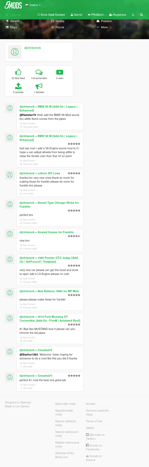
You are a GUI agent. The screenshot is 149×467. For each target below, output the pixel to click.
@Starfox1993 (29, 354)
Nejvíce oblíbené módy (65, 423)
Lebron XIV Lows (49, 173)
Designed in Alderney (18, 402)
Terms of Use (94, 421)
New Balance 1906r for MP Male (58, 291)
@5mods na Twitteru (95, 436)
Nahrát (77, 14)
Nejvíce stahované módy (66, 434)
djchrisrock (32, 47)
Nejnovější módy (65, 404)
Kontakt (90, 404)
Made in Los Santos (17, 406)
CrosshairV (45, 350)
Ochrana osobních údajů (97, 412)
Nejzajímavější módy (64, 412)
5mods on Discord (94, 458)
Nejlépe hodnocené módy (67, 444)
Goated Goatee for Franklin (56, 232)
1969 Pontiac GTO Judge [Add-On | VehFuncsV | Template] (49, 259)
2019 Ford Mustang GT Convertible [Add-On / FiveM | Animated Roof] (50, 318)
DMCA (90, 428)
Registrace (119, 14)
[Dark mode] (133, 14)
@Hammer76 (28, 115)
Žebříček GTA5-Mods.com (65, 455)
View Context (29, 123)
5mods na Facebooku (94, 447)
